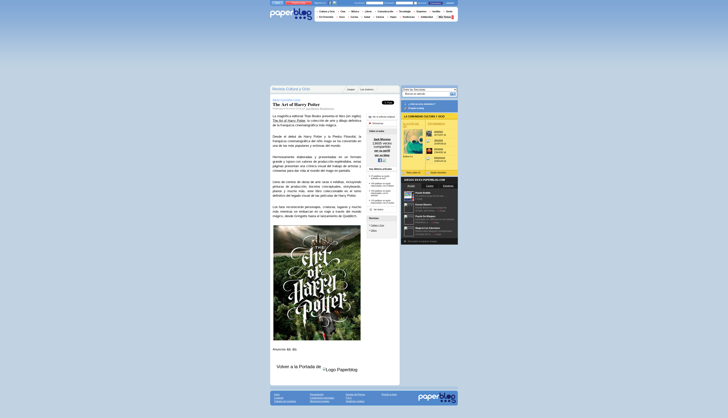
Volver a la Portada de (299, 366)
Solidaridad (427, 17)
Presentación (317, 394)
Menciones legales (319, 401)
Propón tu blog (416, 108)
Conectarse (435, 3)
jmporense (439, 157)
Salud (367, 17)
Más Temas (445, 17)
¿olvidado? (450, 3)
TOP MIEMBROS (436, 123)
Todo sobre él (413, 172)
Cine (342, 11)
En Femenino (326, 17)
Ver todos (378, 209)
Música (355, 11)
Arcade (411, 186)
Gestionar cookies (355, 401)
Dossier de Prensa (355, 394)
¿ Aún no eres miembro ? (421, 104)
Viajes (393, 17)
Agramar (438, 149)
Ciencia (380, 17)
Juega (419, 199)
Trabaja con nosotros (285, 401)
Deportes (422, 11)
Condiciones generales (322, 398)
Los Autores (367, 89)
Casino (430, 186)
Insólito (436, 11)
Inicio (277, 3)
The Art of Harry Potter (289, 120)
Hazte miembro (438, 172)
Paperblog (291, 14)
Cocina (354, 17)
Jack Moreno (312, 108)
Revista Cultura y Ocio (291, 89)
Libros (374, 230)
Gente (449, 11)
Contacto (278, 398)
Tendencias (408, 17)
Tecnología (405, 11)
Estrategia (448, 186)
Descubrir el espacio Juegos (422, 241)
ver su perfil (382, 150)
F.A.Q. (349, 398)
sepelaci (438, 131)
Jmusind (438, 140)
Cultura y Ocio (377, 225)
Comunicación (385, 11)
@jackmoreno (327, 108)
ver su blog (382, 155)
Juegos (351, 89)
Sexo (342, 17)
